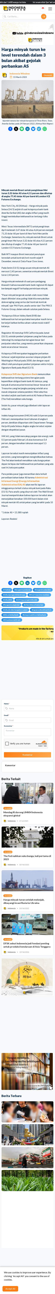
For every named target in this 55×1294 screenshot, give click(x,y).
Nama (7, 704)
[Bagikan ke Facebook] (10, 129)
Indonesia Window (20, 73)
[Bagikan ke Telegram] (39, 129)
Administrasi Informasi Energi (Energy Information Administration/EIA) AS (24, 481)
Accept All (10, 1288)
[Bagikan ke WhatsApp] (45, 129)
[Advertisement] (27, 160)
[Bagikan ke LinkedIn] (27, 129)
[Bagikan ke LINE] (22, 129)
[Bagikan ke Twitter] (16, 129)
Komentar (8, 726)
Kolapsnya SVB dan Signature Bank (19, 374)
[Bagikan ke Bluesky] (33, 129)
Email (6, 715)
